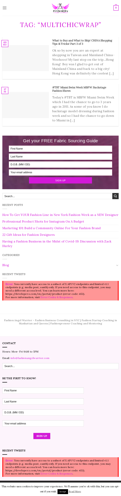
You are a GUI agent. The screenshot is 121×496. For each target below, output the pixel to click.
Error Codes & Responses (56, 297)
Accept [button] (62, 491)
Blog (5, 265)
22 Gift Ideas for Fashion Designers (28, 235)
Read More (75, 491)
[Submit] (115, 196)
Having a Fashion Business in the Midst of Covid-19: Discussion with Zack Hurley (57, 243)
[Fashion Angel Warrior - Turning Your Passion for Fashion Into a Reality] (60, 8)
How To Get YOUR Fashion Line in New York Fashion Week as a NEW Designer (60, 215)
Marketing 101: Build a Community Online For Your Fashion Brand (51, 228)
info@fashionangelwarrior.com (30, 358)
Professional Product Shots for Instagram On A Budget (43, 221)
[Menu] (4, 8)
